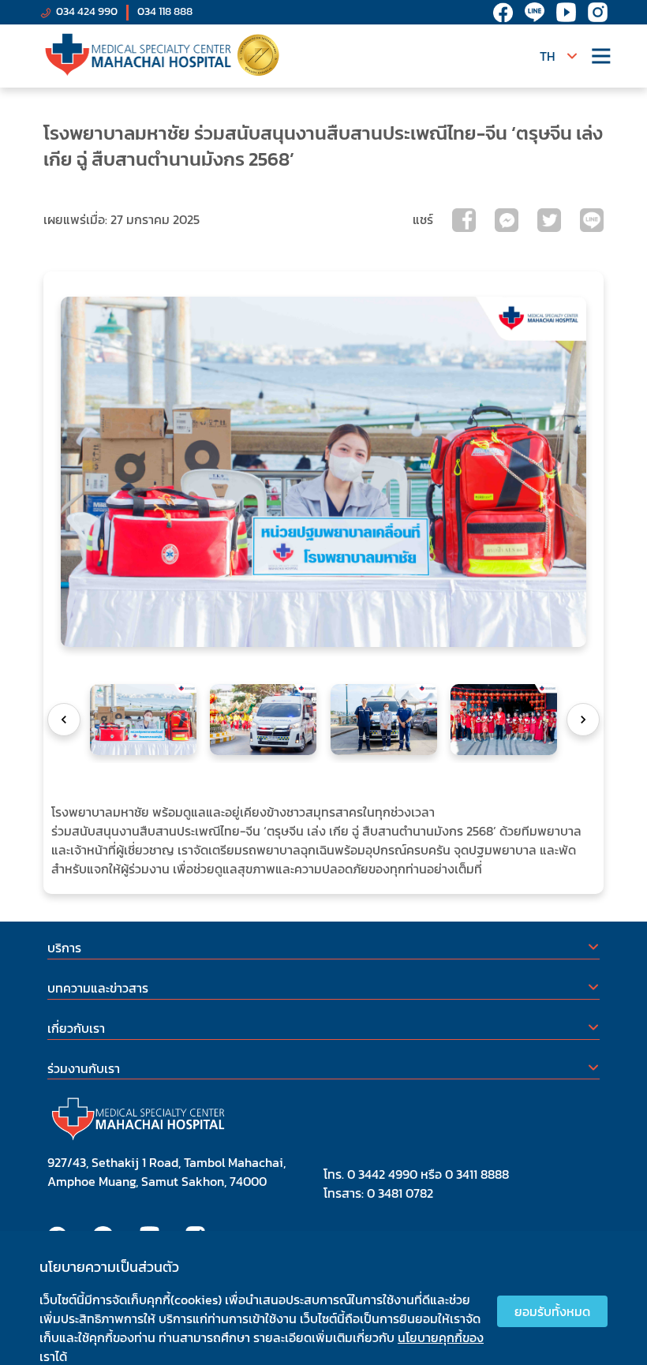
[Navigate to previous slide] (63, 719)
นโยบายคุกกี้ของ (441, 1337)
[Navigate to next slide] (583, 719)
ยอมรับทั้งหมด (552, 1311)
